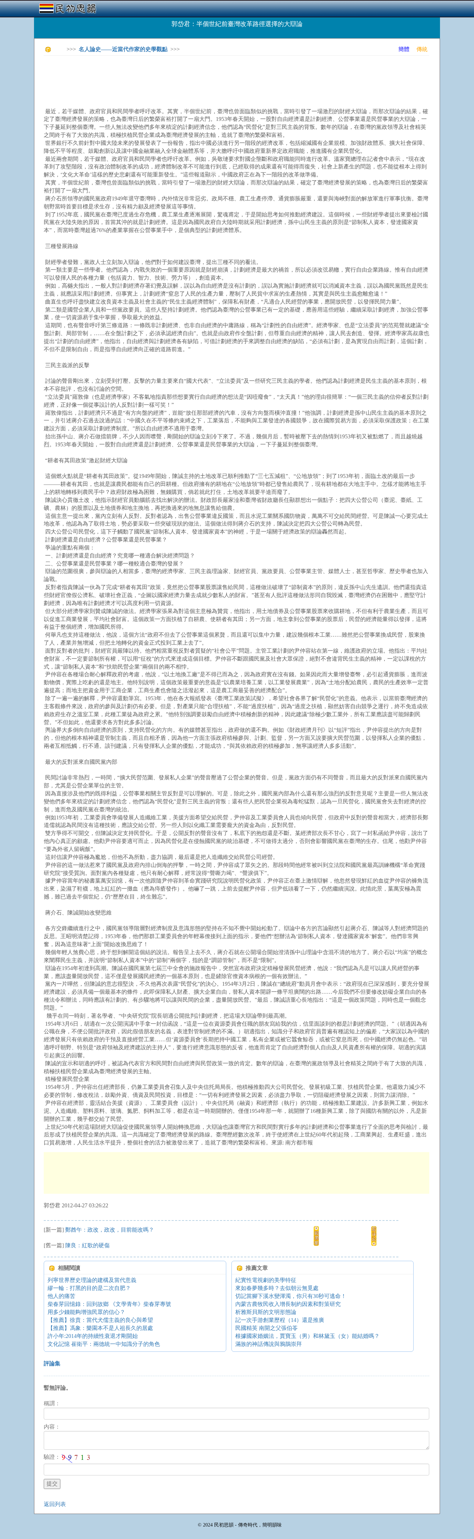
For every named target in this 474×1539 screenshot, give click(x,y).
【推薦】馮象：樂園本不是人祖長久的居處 (100, 1328)
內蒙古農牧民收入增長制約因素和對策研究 (288, 1304)
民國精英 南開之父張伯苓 (266, 1328)
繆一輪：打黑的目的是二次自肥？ (89, 1288)
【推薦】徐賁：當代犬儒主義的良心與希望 (100, 1320)
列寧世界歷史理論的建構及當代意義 (92, 1280)
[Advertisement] (170, 76)
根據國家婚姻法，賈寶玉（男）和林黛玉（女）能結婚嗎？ (307, 1336)
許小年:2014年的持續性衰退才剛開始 (93, 1336)
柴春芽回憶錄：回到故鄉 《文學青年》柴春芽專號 (109, 1304)
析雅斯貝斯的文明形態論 (265, 1312)
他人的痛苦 (61, 1296)
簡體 (403, 49)
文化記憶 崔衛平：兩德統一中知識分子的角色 (104, 1344)
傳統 (422, 49)
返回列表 (55, 1504)
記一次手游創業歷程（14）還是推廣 (279, 1320)
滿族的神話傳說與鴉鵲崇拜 (268, 1344)
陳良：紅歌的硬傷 (87, 1245)
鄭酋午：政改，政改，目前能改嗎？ (109, 1230)
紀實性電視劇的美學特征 (265, 1280)
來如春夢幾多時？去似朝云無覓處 (277, 1288)
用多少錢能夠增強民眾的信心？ (86, 1312)
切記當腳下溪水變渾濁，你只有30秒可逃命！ (290, 1296)
